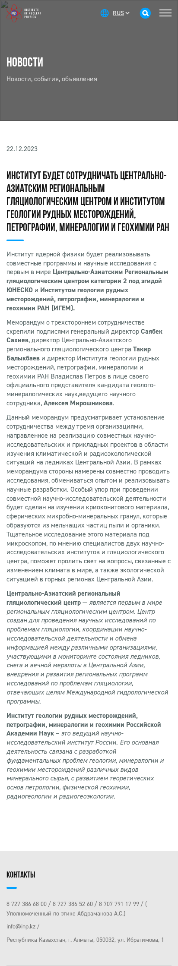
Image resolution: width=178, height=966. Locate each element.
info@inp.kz (20, 926)
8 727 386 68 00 (26, 904)
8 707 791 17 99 (119, 904)
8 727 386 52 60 (73, 904)
